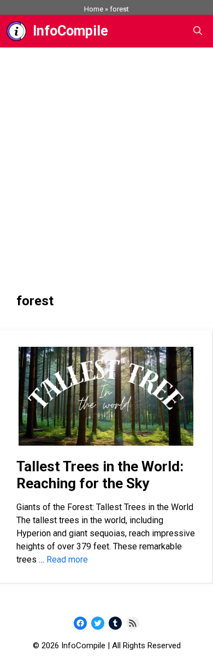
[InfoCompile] (16, 31)
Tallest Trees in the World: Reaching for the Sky (100, 475)
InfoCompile (70, 31)
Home (93, 9)
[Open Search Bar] (197, 31)
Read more (67, 559)
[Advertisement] (106, 159)
